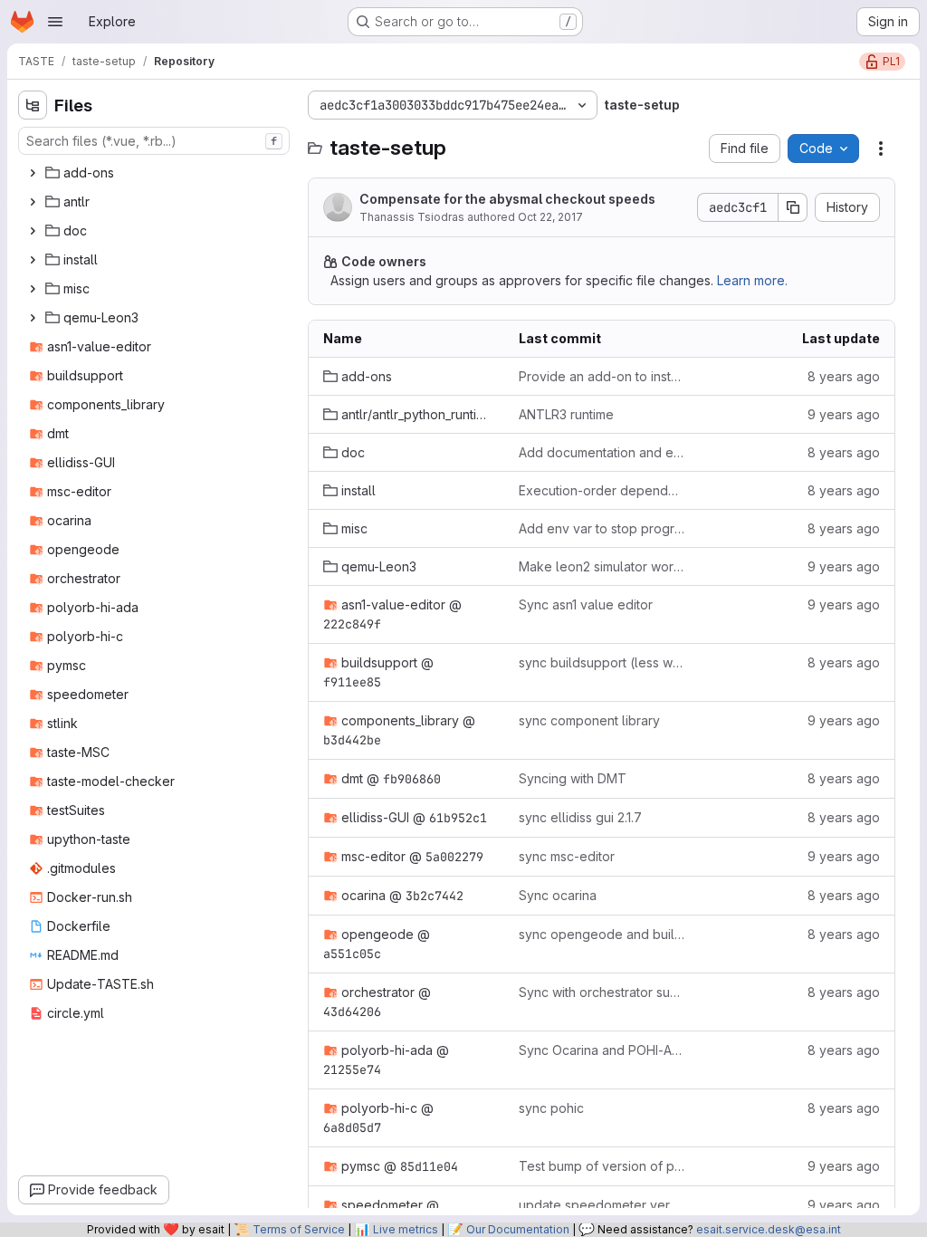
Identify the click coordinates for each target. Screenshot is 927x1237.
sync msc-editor (567, 856)
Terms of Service (299, 1229)
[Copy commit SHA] (793, 207)
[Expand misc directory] (32, 289)
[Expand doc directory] (32, 231)
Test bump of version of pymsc (602, 1166)
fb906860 (412, 779)
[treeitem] (156, 172)
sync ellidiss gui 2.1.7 (580, 817)
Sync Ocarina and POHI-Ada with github (602, 1050)
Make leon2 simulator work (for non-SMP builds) (602, 566)
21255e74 (352, 1069)
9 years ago (844, 414)
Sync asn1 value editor (586, 604)
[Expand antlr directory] (32, 202)
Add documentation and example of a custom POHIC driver (602, 452)
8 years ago (844, 376)
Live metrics (405, 1229)
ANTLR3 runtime (566, 414)
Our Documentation (517, 1229)
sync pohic (551, 1108)
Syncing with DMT (572, 778)
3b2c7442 (435, 895)
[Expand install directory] (32, 260)
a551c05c (352, 953)
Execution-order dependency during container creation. (602, 490)
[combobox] (154, 141)
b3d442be (352, 740)
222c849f (352, 624)
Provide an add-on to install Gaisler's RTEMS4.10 (602, 376)
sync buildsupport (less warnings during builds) (602, 662)
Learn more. (752, 280)
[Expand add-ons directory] (32, 173)
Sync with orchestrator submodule (602, 992)
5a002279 (454, 857)
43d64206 (352, 1011)
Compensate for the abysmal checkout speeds (507, 198)
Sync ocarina (558, 895)
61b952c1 (458, 818)
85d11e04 (429, 1166)
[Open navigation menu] (55, 21)
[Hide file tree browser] (32, 105)
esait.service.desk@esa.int (768, 1229)
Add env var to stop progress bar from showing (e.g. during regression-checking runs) (602, 528)
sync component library (589, 720)
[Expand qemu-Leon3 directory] (32, 318)
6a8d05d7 (352, 1127)
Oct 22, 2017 (550, 217)
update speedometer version (602, 1205)
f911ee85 (352, 682)
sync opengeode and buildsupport (602, 934)
